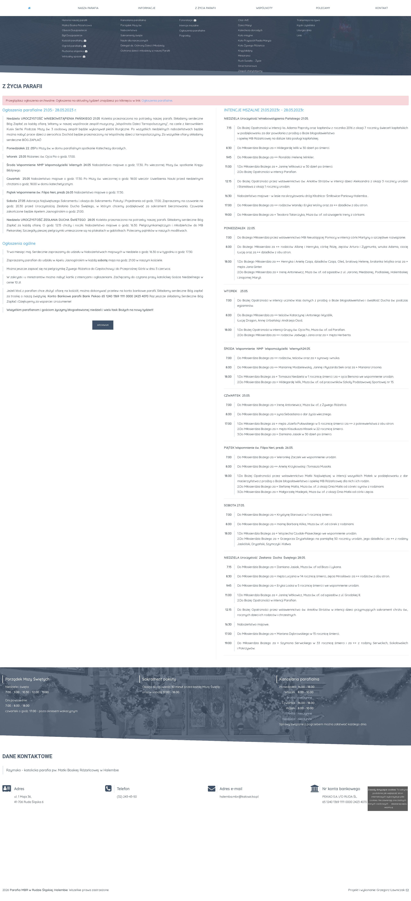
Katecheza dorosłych (250, 30)
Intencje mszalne (189, 25)
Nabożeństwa (129, 30)
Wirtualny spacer (72, 56)
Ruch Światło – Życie (249, 60)
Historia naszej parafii (74, 20)
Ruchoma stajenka (73, 51)
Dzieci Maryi (245, 25)
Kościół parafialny (72, 40)
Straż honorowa (247, 65)
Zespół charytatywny (250, 70)
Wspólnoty (264, 8)
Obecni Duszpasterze (74, 30)
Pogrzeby (184, 35)
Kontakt (381, 8)
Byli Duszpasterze (72, 35)
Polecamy (323, 8)
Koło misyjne (245, 35)
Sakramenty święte (132, 35)
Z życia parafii (205, 8)
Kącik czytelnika (306, 25)
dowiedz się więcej (399, 804)
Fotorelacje (186, 20)
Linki (299, 35)
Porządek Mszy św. (131, 25)
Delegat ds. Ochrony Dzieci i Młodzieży (142, 45)
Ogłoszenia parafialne (192, 30)
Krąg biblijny (245, 50)
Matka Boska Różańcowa (77, 25)
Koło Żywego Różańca (251, 45)
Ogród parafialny (72, 45)
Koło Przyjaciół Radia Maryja (254, 40)
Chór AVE (243, 20)
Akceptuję (388, 807)
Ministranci (244, 55)
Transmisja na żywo (308, 20)
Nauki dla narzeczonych (134, 40)
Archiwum (103, 325)
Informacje (146, 8)
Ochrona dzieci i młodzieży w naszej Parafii (145, 50)
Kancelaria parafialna (133, 20)
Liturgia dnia (304, 30)
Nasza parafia (88, 8)
